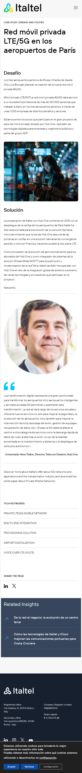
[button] (75, 7)
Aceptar (11, 766)
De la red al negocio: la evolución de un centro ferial (46, 619)
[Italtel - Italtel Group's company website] (23, 7)
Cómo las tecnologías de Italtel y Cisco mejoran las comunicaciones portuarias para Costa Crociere (45, 638)
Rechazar (29, 766)
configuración (47, 758)
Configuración (50, 766)
